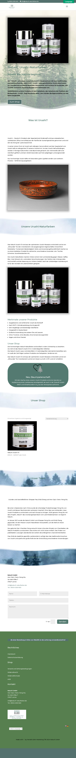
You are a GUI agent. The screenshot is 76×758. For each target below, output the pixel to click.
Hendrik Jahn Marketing (35, 739)
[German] (67, 726)
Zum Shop (15, 102)
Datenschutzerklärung (15, 657)
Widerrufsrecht (13, 672)
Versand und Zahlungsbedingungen (20, 669)
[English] (66, 726)
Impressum (11, 654)
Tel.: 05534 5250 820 (14, 587)
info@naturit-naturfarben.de (17, 585)
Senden (62, 622)
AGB (9, 679)
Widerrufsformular (14, 676)
